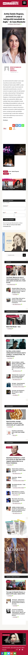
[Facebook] (2, 653)
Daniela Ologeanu (15, 171)
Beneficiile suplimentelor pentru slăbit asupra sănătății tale (18, 432)
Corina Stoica (9, 464)
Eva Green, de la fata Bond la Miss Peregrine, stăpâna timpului (18, 392)
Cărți (8, 581)
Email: (15, 212)
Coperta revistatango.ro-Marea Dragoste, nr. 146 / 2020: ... (11, 188)
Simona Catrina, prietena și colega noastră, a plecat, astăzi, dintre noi (19, 470)
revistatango (6, 185)
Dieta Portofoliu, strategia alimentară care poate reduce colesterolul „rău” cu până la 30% (15, 423)
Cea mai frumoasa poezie (12, 316)
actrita (9, 171)
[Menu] (24, 3)
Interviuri (9, 267)
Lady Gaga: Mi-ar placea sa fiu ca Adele (13, 642)
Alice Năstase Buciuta (11, 284)
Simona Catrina (15, 494)
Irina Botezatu (15, 395)
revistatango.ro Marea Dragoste (14, 24)
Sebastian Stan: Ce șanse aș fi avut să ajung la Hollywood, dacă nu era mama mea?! (18, 376)
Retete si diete (10, 411)
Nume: (4, 212)
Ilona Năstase (9, 358)
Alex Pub (14, 435)
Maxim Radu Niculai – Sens (13, 327)
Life (10, 173)
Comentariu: (5, 206)
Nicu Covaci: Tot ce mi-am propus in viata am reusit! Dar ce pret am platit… (18, 500)
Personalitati (6, 635)
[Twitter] (19, 125)
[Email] (14, 653)
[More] (10, 128)
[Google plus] (13, 125)
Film (8, 340)
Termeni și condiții (11, 649)
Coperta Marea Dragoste (8, 180)
